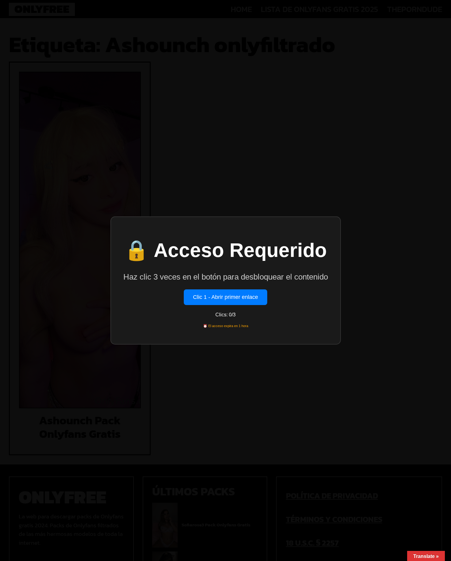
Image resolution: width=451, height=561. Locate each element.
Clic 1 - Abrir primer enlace (225, 297)
